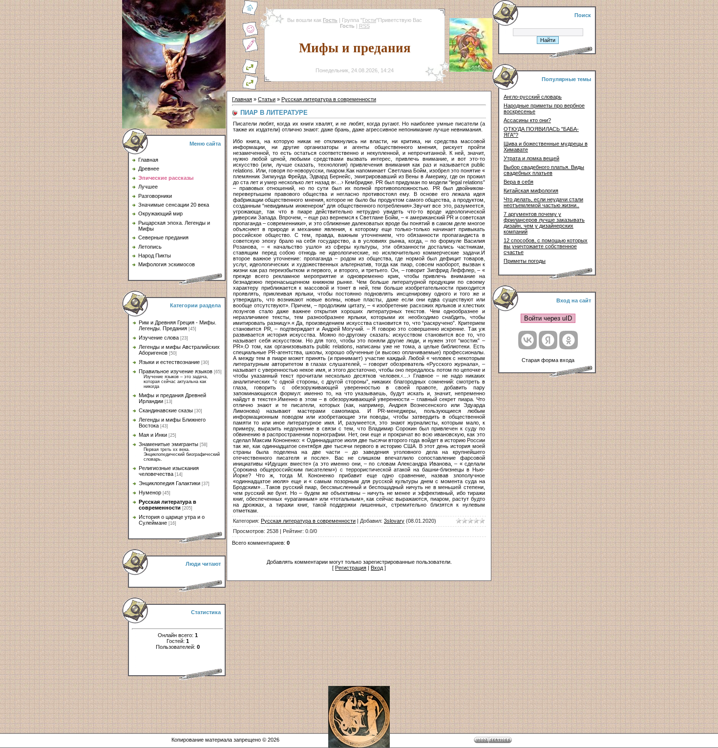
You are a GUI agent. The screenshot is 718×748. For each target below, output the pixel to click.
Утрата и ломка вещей (531, 158)
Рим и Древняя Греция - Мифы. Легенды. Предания (177, 325)
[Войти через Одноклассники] (568, 340)
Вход (377, 568)
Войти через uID (548, 318)
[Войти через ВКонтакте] (527, 340)
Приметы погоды (525, 261)
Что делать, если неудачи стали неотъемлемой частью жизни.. (543, 202)
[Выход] (250, 72)
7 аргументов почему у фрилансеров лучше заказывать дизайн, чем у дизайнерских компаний (544, 223)
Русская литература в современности (167, 505)
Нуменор (150, 492)
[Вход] (250, 88)
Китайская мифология (531, 190)
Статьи (266, 99)
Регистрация (350, 568)
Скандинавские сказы (166, 410)
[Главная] (250, 14)
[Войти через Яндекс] (548, 340)
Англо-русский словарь (533, 97)
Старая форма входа (548, 360)
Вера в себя (518, 182)
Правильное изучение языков (175, 371)
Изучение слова (159, 338)
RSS (364, 26)
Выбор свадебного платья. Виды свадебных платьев (544, 170)
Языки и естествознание (169, 362)
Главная (242, 99)
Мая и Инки (153, 435)
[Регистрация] (250, 51)
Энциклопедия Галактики (169, 483)
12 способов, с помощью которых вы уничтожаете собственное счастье (546, 246)
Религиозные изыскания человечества (169, 471)
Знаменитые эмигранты (168, 444)
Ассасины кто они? (527, 120)
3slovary (394, 521)
